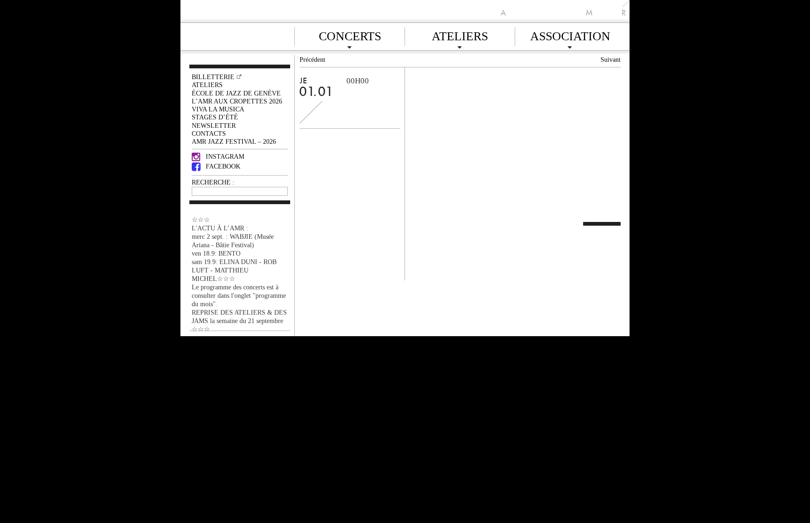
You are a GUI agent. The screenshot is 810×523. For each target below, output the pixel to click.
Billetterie (213, 77)
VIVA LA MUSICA (218, 109)
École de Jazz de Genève (236, 93)
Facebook (223, 166)
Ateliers (460, 34)
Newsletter (214, 125)
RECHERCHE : (213, 182)
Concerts (350, 34)
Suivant (610, 59)
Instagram (225, 156)
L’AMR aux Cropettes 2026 (237, 101)
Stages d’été (215, 117)
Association (570, 34)
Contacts (209, 133)
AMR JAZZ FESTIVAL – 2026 (234, 141)
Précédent (312, 59)
